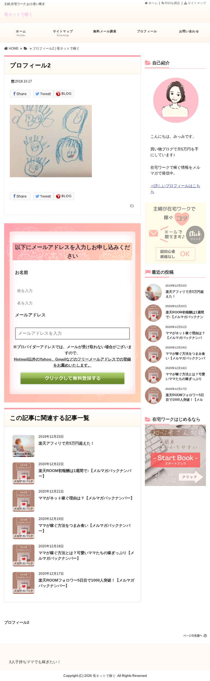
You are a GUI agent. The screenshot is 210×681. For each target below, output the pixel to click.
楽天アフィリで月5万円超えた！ (66, 443)
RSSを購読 (173, 3)
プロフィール (147, 31)
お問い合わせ (189, 31)
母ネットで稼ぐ (18, 14)
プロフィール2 (16, 621)
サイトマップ (196, 3)
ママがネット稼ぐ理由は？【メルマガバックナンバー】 (86, 498)
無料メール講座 (104, 31)
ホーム (153, 3)
